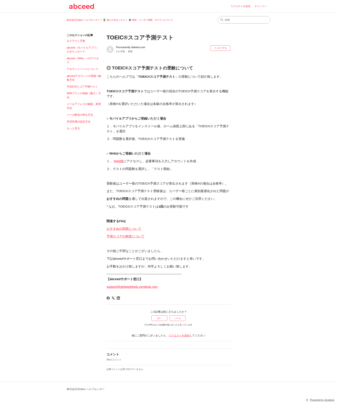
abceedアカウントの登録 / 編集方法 (84, 77)
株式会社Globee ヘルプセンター (83, 20)
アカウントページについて (82, 68)
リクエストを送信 (240, 6)
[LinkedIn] (118, 298)
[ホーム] (81, 6)
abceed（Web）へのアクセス (83, 60)
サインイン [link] (261, 6)
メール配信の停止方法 (80, 114)
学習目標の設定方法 (78, 121)
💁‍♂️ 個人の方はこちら (114, 20)
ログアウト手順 (76, 40)
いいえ (177, 318)
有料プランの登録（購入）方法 (84, 95)
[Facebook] (108, 298)
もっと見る (73, 128)
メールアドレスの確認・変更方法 (84, 105)
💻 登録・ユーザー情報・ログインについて (150, 20)
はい (159, 318)
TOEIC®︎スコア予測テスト (82, 86)
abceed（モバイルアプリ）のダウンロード (83, 49)
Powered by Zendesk (322, 399)
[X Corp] (113, 298)
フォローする (220, 48)
